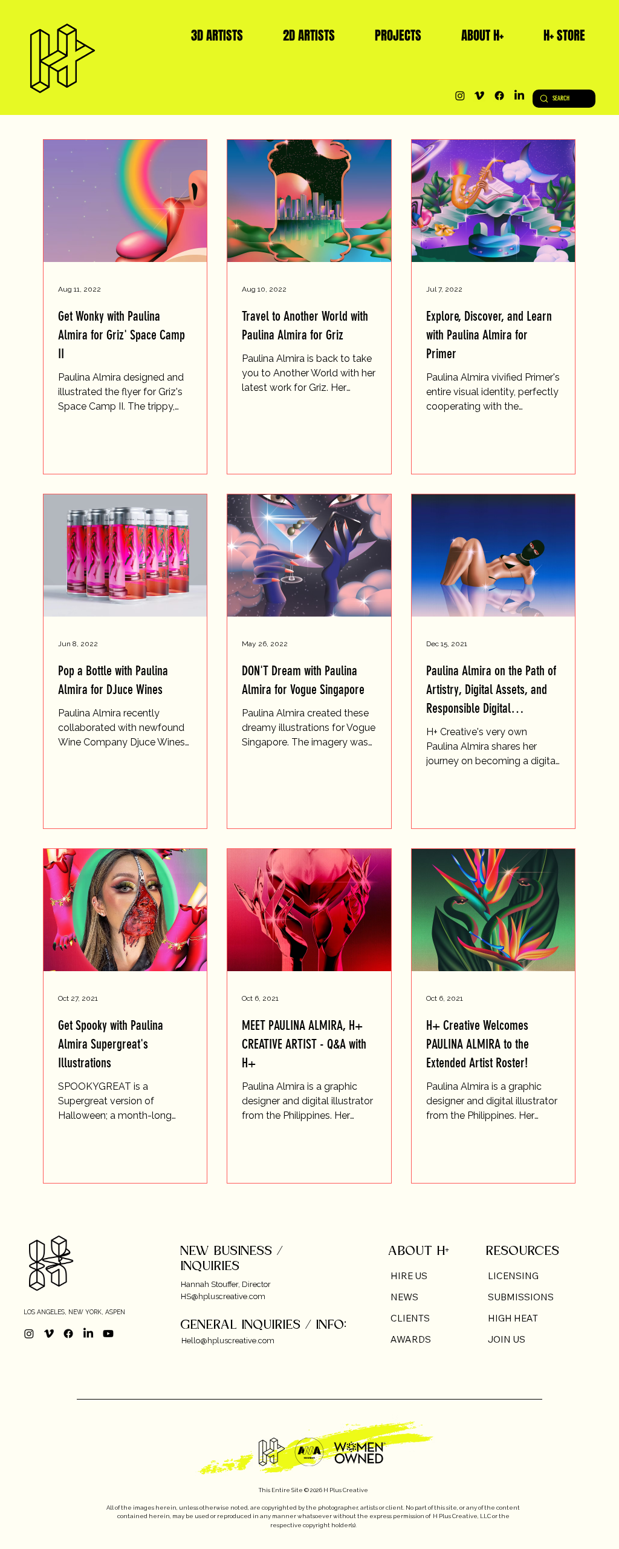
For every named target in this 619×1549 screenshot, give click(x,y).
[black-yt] (108, 1334)
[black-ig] (460, 96)
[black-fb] (499, 96)
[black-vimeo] (479, 96)
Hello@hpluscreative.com (227, 1340)
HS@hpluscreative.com (223, 1296)
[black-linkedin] (519, 96)
